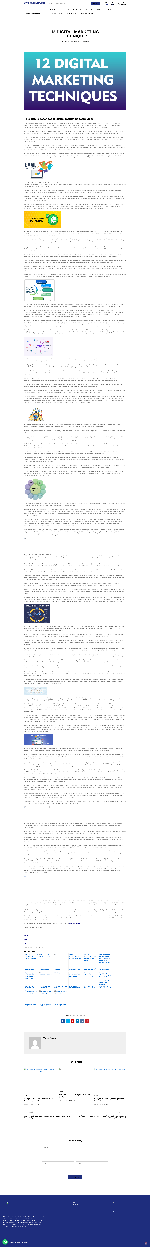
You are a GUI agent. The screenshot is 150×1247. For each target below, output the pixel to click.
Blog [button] (109, 9)
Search (95, 3)
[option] (40, 1086)
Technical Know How (79, 1015)
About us (74, 1202)
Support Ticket (57, 13)
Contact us (75, 1204)
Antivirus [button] (76, 9)
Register (123, 4)
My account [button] (70, 13)
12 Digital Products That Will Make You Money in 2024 (39, 1100)
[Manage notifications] (146, 1243)
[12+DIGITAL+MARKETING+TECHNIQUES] (68, 1021)
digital (70, 1015)
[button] (5, 1242)
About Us (88, 9)
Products (53, 9)
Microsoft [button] (64, 9)
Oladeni (36, 1104)
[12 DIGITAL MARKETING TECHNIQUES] (63, 1021)
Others (86, 42)
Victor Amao (77, 42)
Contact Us (99, 9)
